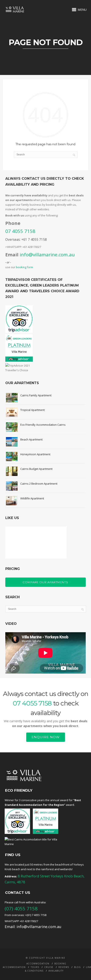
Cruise (48, 967)
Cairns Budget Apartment (36, 469)
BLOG (77, 967)
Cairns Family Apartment (35, 395)
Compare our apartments (45, 582)
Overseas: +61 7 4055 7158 (26, 239)
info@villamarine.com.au (47, 254)
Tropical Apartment (32, 410)
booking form (24, 267)
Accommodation (37, 963)
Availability (55, 970)
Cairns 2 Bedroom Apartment (38, 483)
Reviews (63, 967)
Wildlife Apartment (32, 498)
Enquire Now (46, 737)
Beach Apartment (31, 439)
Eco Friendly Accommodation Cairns (43, 425)
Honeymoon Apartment (35, 454)
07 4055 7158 (20, 231)
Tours (35, 967)
